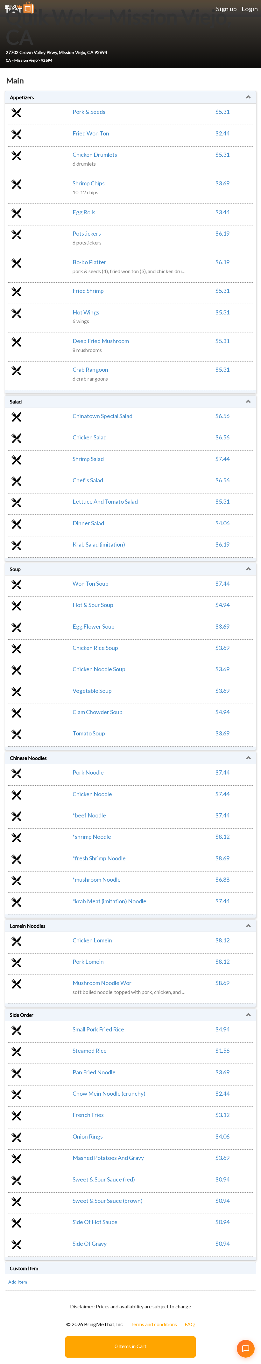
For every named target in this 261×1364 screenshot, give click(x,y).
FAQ (190, 1324)
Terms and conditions (153, 1324)
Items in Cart (130, 1346)
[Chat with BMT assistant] (246, 1349)
